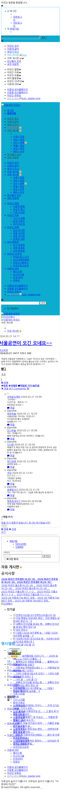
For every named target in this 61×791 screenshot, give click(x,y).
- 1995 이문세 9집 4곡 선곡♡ (29, 673)
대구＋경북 (18, 142)
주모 (9, 473)
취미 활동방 (13, 242)
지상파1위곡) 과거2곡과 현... (30, 639)
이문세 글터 (13, 49)
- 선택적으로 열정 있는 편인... (28, 729)
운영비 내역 (19, 239)
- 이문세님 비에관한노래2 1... (28, 667)
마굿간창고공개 (21, 265)
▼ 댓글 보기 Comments (15, 388)
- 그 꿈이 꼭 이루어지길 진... (27, 711)
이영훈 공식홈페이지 (17, 92)
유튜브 (16, 280)
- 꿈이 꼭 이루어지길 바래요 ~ (28, 735)
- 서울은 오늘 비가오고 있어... (28, 723)
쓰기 (3, 532)
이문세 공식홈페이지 (17, 89)
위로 (13, 529)
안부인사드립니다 (25, 615)
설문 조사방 (19, 236)
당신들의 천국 (14, 61)
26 (54, 615)
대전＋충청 (18, 139)
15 (33, 644)
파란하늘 (11, 413)
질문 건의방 (19, 233)
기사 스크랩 (19, 218)
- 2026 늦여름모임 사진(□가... (29, 656)
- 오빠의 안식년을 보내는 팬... (28, 682)
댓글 (12, 408)
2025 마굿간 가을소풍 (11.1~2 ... (18, 591)
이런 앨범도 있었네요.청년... (30, 618)
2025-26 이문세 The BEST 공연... (19, 598)
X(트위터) (18, 277)
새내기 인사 (13, 52)
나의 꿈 (19, 644)
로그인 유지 (12, 559)
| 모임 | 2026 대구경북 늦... (30, 633)
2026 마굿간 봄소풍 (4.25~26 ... (18, 585)
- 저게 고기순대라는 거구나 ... (28, 705)
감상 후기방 (19, 230)
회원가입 (14, 29)
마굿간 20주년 (14, 254)
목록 (5, 382)
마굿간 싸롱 (13, 227)
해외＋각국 (18, 151)
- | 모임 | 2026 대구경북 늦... (28, 688)
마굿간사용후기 (21, 263)
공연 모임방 (13, 64)
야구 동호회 (19, 245)
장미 (18, 630)
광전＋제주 (18, 148)
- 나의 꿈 (18, 679)
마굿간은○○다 (21, 257)
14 (8, 661)
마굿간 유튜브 (14, 95)
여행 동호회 (19, 248)
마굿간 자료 (13, 215)
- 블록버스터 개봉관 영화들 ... (28, 662)
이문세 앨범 (19, 206)
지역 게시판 (13, 130)
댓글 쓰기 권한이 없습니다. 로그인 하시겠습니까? (26, 523)
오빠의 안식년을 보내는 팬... (30, 624)
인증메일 (19, 547)
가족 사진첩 (19, 212)
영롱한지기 (12, 490)
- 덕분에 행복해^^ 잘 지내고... (29, 717)
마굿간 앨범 (13, 203)
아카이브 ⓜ (19, 224)
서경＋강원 (18, 136)
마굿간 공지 (13, 46)
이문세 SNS (13, 268)
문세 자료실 (19, 221)
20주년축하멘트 (21, 260)
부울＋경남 (18, 145)
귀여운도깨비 (13, 397)
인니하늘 (11, 430)
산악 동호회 (19, 251)
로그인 (13, 11)
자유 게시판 (13, 55)
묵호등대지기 (13, 501)
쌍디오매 (11, 461)
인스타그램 (18, 274)
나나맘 (10, 444)
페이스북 (17, 271)
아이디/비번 (20, 544)
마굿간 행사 (19, 209)
